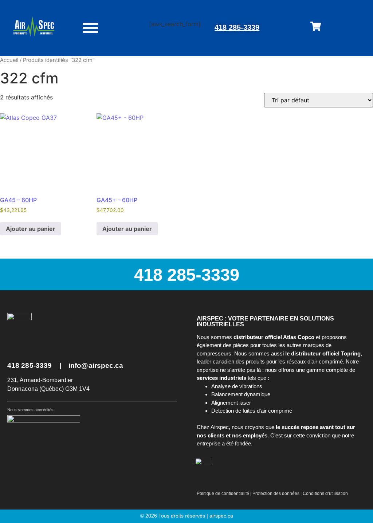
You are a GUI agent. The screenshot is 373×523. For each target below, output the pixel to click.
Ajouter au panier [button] (30, 228)
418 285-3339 (237, 27)
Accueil (9, 60)
